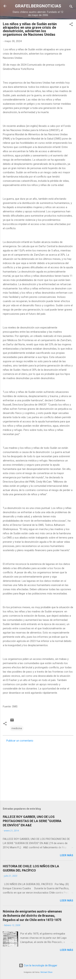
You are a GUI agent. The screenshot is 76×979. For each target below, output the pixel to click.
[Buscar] (71, 7)
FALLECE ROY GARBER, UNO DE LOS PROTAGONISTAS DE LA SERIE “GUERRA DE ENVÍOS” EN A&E (32, 821)
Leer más (66, 855)
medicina (16, 728)
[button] (71, 25)
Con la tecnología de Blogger (40, 965)
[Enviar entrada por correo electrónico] (12, 721)
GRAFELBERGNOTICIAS (38, 6)
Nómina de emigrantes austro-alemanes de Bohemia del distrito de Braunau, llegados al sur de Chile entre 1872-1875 (32, 916)
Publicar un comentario (19, 740)
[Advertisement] (38, 770)
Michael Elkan (46, 972)
